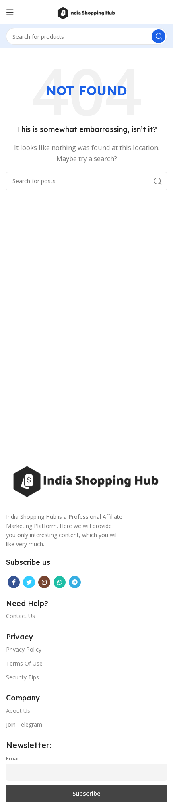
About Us (18, 710)
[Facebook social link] (14, 582)
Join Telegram (24, 724)
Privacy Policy (23, 649)
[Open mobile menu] (10, 12)
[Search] (158, 36)
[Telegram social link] (75, 582)
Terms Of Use (24, 663)
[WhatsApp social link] (60, 582)
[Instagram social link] (44, 582)
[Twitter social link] (29, 582)
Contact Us (20, 616)
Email (13, 758)
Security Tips (22, 677)
